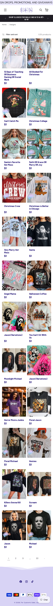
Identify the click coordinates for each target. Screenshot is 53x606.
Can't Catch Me (11, 120)
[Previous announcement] (5, 18)
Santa (32, 249)
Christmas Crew (12, 206)
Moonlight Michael (13, 378)
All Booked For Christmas (36, 73)
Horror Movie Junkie (14, 419)
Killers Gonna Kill (12, 502)
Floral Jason (35, 419)
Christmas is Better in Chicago (39, 207)
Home (4, 25)
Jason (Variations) (13, 335)
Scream (33, 502)
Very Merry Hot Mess (11, 251)
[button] (5, 10)
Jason (7, 543)
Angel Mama (10, 293)
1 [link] (8, 558)
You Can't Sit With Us (38, 336)
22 (37, 558)
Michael (33, 543)
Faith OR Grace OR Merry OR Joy (38, 163)
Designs (13, 25)
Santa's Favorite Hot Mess (12, 163)
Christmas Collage (38, 120)
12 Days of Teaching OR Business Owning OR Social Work (13, 75)
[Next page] (44, 558)
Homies (33, 461)
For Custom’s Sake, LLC (30, 603)
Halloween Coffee (38, 293)
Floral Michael (11, 461)
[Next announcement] (47, 18)
